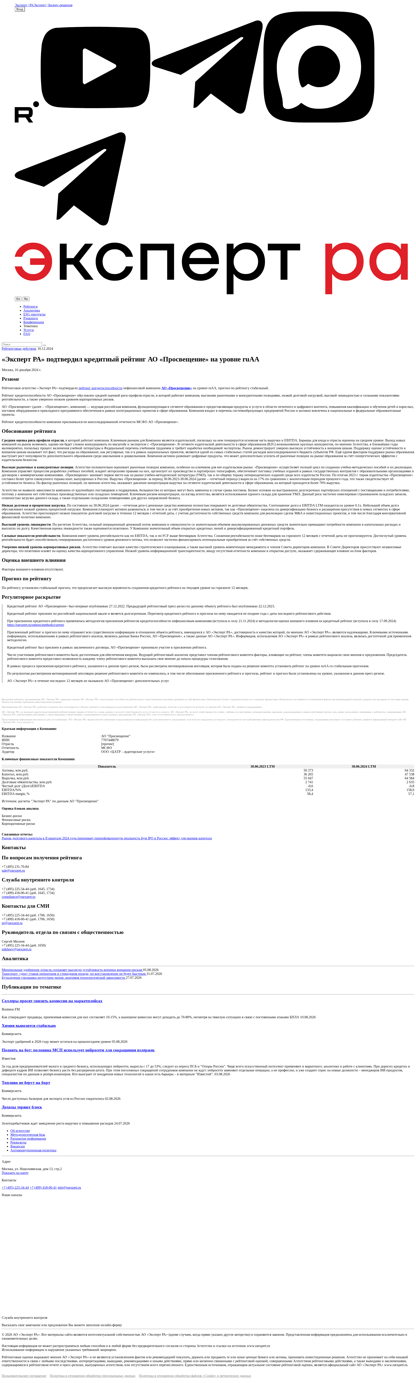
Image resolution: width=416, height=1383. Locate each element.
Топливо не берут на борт (26, 1082)
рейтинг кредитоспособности (100, 388)
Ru (26, 299)
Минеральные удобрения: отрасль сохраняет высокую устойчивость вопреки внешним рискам (72, 970)
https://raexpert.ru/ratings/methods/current (35, 625)
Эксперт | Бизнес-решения (53, 5)
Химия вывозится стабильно (29, 1025)
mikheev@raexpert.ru (16, 949)
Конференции (33, 322)
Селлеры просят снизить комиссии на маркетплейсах (52, 1001)
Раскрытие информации (28, 1138)
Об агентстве (20, 1131)
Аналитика (31, 310)
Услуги (28, 330)
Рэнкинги (30, 318)
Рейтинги (30, 306)
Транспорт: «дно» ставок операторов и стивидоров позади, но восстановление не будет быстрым (74, 974)
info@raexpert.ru (69, 1187)
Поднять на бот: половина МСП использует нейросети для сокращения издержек (78, 1050)
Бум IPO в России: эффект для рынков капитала (176, 838)
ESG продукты (34, 314)
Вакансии (17, 1146)
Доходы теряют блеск (22, 1107)
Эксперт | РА (24, 5)
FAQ (26, 334)
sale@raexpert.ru (13, 870)
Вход (19, 9)
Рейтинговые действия (19, 348)
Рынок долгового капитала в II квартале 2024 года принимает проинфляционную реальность (71, 838)
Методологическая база (27, 1134)
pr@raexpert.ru (12, 923)
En (18, 299)
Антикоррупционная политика (33, 1150)
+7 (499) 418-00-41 (43, 1187)
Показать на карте (15, 1173)
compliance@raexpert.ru (18, 897)
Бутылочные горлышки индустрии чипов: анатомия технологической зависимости (64, 977)
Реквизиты (18, 1142)
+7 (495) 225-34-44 (15, 1187)
